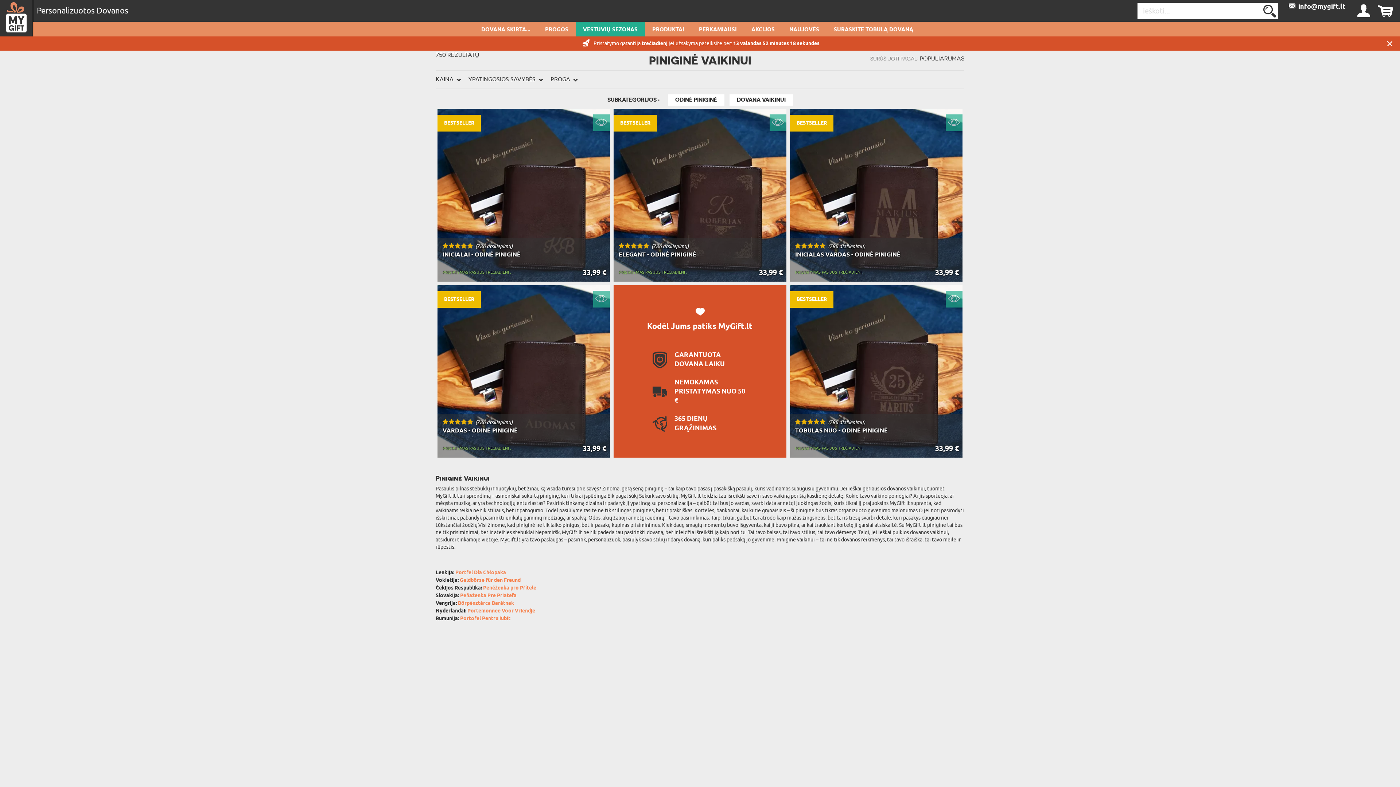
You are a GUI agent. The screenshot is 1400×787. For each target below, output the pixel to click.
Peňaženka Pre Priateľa (488, 595)
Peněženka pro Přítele (509, 588)
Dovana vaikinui (761, 100)
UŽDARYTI (1389, 43)
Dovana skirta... (505, 30)
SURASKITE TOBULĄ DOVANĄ (873, 30)
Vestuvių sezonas (610, 30)
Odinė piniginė (696, 100)
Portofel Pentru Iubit (485, 618)
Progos (556, 30)
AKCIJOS (763, 30)
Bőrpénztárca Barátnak (486, 603)
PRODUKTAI (668, 30)
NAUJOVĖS (804, 30)
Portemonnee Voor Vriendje (501, 611)
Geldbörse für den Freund (490, 580)
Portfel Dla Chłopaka (480, 572)
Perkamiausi (718, 30)
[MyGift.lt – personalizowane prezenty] (16, 18)
